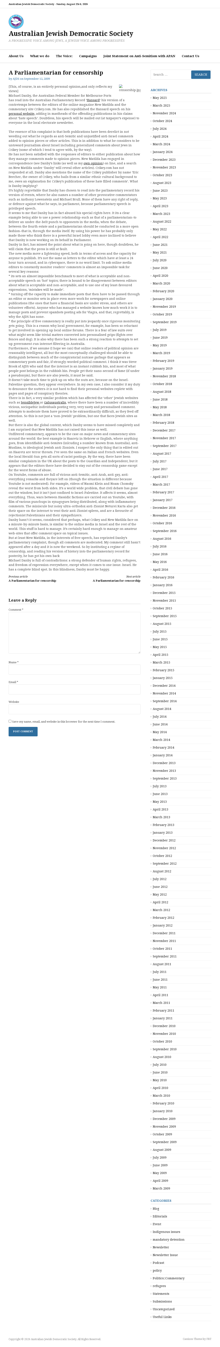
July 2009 (160, 1157)
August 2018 (162, 391)
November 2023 (164, 167)
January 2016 (163, 585)
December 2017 (164, 430)
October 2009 (162, 1134)
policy (157, 1270)
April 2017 (160, 477)
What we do (39, 56)
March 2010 (161, 1095)
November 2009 (164, 1126)
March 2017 (161, 484)
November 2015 (164, 600)
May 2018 (160, 407)
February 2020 (163, 291)
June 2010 (160, 1072)
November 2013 (164, 770)
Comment (16, 609)
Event (157, 1224)
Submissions (162, 1301)
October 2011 (162, 948)
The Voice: (64, 56)
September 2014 (165, 701)
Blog (156, 1208)
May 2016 (160, 562)
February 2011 (163, 1010)
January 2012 (163, 925)
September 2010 (165, 1049)
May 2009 (160, 1173)
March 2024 (161, 144)
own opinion (93, 163)
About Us (16, 56)
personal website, (22, 113)
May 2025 (160, 97)
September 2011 (165, 956)
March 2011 (161, 1003)
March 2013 (161, 817)
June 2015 (160, 639)
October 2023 (162, 175)
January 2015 (163, 678)
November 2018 (164, 376)
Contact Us (190, 56)
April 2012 (160, 902)
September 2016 (165, 531)
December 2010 (164, 1026)
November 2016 (164, 515)
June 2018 (160, 399)
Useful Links (162, 1317)
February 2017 (163, 492)
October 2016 (162, 523)
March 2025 (161, 105)
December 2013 (164, 763)
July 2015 (160, 631)
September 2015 (165, 616)
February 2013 (163, 825)
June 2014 (160, 724)
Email (13, 682)
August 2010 (162, 1057)
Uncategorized (164, 1309)
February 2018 (163, 422)
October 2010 (162, 1041)
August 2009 (162, 1149)
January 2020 (163, 299)
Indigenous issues (166, 1232)
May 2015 (160, 647)
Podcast (158, 1262)
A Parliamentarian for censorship (32, 578)
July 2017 (160, 461)
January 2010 (163, 1111)
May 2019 (160, 345)
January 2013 (163, 832)
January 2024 (163, 152)
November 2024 (164, 113)
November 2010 (164, 1033)
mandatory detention (169, 1239)
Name (14, 662)
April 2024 (160, 136)
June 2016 (160, 554)
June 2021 (160, 244)
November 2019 (164, 306)
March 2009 (161, 1188)
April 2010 (160, 1088)
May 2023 (160, 198)
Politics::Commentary (169, 1278)
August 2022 (162, 221)
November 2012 (164, 848)
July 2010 (160, 1064)
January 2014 (163, 755)
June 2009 (160, 1165)
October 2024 (162, 121)
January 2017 (163, 500)
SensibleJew (30, 402)
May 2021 (160, 252)
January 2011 (163, 1018)
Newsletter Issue (165, 1255)
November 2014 (164, 693)
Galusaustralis (55, 402)
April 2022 (160, 237)
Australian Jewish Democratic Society (71, 33)
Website (14, 701)
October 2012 (162, 856)
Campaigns (88, 56)
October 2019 (162, 314)
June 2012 (160, 886)
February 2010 (163, 1103)
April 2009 (160, 1180)
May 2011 (160, 987)
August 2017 (162, 453)
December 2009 (164, 1119)
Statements (161, 1293)
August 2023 (162, 183)
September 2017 (165, 446)
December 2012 (164, 840)
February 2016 (163, 577)
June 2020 (160, 268)
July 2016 (160, 546)
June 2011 (160, 979)
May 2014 (160, 732)
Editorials (160, 1216)
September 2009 (165, 1142)
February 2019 (163, 360)
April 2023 (160, 206)
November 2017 (164, 438)
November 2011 (164, 941)
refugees (159, 1286)
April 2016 (160, 569)
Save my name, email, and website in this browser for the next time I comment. (63, 721)
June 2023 (160, 190)
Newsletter (161, 1247)
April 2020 (160, 275)
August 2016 (162, 538)
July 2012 (160, 879)
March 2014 (161, 740)
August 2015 (162, 623)
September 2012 (165, 863)
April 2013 (160, 809)
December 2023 (164, 159)
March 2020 (161, 283)
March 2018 (161, 415)
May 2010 (160, 1080)
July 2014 (160, 716)
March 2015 (161, 662)
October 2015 (162, 608)
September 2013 (165, 778)
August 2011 (162, 964)
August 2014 (162, 709)
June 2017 (160, 469)
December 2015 (164, 593)
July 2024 (160, 128)
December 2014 (164, 685)
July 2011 (160, 972)
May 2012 (160, 894)
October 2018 (162, 384)
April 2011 (160, 995)
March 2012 (161, 910)
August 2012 (162, 871)
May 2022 (160, 229)
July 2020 (160, 260)
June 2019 (160, 337)
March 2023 (161, 214)
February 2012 (163, 917)
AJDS (16, 78)
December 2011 (164, 933)
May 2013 (160, 801)
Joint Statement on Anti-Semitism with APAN (139, 56)
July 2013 (160, 786)
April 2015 (160, 654)
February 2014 (163, 747)
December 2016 (164, 507)
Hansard (93, 100)
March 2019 (161, 353)
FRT (208, 1339)
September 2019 (165, 322)
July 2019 (160, 330)
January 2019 (163, 368)
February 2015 (163, 670)
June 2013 (160, 794)
